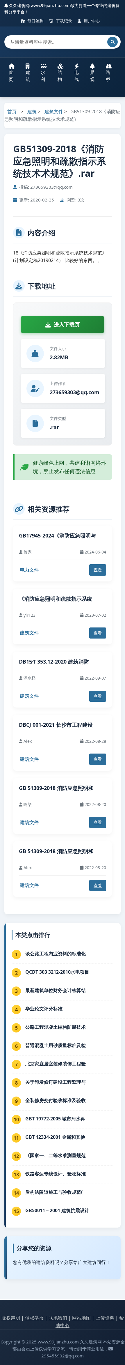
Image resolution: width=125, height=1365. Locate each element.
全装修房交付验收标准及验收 (55, 1100)
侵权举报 (34, 1318)
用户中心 (91, 21)
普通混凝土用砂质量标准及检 (55, 1045)
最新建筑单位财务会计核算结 (55, 990)
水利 (43, 75)
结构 (60, 75)
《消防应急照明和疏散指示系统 (55, 598)
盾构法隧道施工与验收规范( (54, 1192)
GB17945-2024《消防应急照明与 (57, 535)
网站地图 (81, 1318)
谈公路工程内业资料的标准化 (55, 953)
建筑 (28, 75)
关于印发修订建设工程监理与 (55, 1082)
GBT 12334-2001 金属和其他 (55, 1137)
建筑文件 (53, 111)
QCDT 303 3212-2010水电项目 (57, 972)
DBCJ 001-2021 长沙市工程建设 (56, 724)
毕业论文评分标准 (44, 1008)
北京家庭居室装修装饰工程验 (55, 1063)
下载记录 (63, 21)
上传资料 (105, 1318)
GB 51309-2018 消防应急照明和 (56, 787)
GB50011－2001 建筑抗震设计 (57, 1210)
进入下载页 (67, 324)
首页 (11, 75)
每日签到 (35, 21)
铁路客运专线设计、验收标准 (55, 1173)
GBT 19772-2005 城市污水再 (55, 1118)
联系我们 (58, 1318)
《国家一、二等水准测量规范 (55, 1155)
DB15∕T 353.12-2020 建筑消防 (54, 661)
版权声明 (10, 1318)
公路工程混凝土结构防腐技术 (55, 1027)
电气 (76, 75)
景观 (92, 75)
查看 (98, 569)
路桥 (108, 75)
